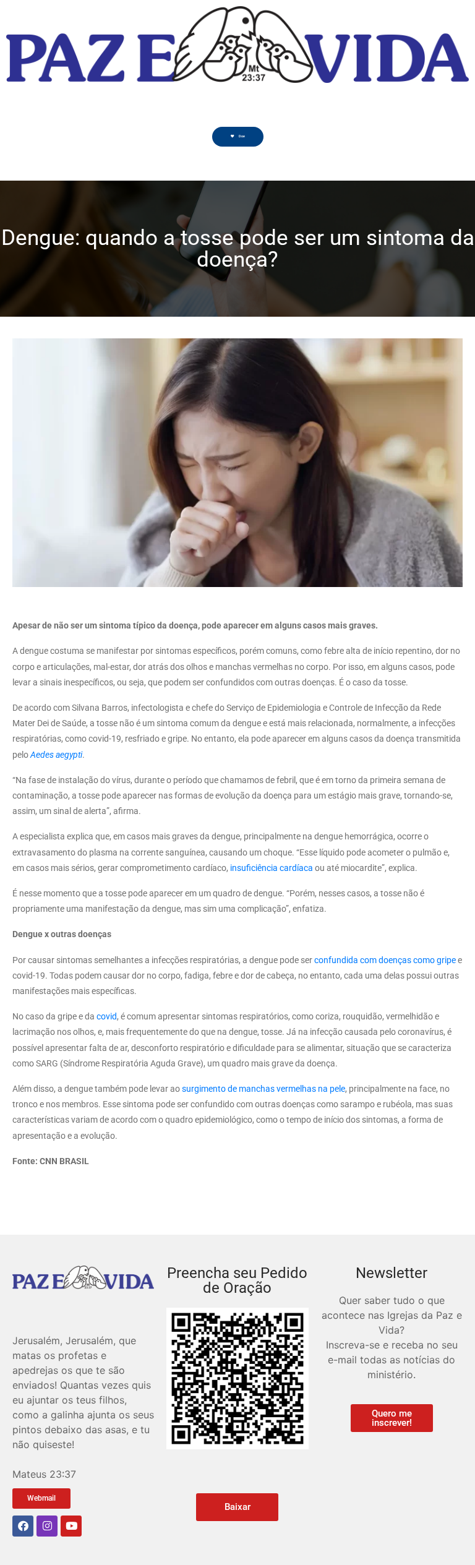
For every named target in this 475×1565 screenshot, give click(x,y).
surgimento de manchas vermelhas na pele (263, 1089)
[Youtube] (71, 1526)
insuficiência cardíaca (271, 868)
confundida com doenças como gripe (385, 960)
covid (106, 1016)
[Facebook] (22, 1526)
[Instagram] (47, 1526)
